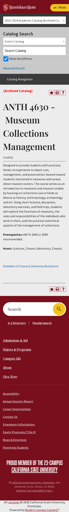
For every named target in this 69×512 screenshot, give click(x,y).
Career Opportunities (17, 409)
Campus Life (12, 359)
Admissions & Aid (15, 341)
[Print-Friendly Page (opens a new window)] (57, 92)
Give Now (10, 377)
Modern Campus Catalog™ (42, 510)
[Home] (19, 7)
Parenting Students (16, 447)
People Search (42, 323)
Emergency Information (19, 424)
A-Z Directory (17, 323)
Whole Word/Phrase (20, 58)
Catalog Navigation (20, 79)
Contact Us (10, 417)
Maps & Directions (14, 440)
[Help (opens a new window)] (63, 92)
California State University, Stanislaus (33, 482)
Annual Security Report (18, 401)
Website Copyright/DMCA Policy (34, 490)
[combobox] (34, 20)
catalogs (14, 502)
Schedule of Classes (16, 266)
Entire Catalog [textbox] (14, 41)
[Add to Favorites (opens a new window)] (51, 92)
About (7, 368)
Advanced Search (14, 68)
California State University (35, 469)
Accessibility (11, 394)
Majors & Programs (17, 350)
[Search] (62, 51)
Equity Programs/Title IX (19, 432)
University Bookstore (44, 266)
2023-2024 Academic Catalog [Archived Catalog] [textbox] (35, 20)
